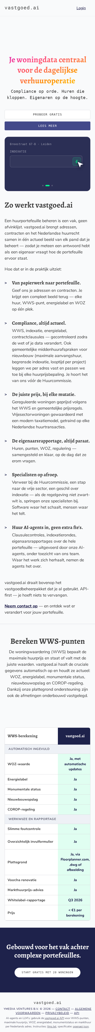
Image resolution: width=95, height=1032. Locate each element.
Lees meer (47, 125)
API (76, 1013)
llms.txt (51, 1026)
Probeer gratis (47, 114)
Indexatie (18, 151)
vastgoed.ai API (54, 1018)
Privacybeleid (57, 1013)
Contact (63, 1009)
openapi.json (81, 1026)
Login (81, 8)
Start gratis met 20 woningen (47, 972)
